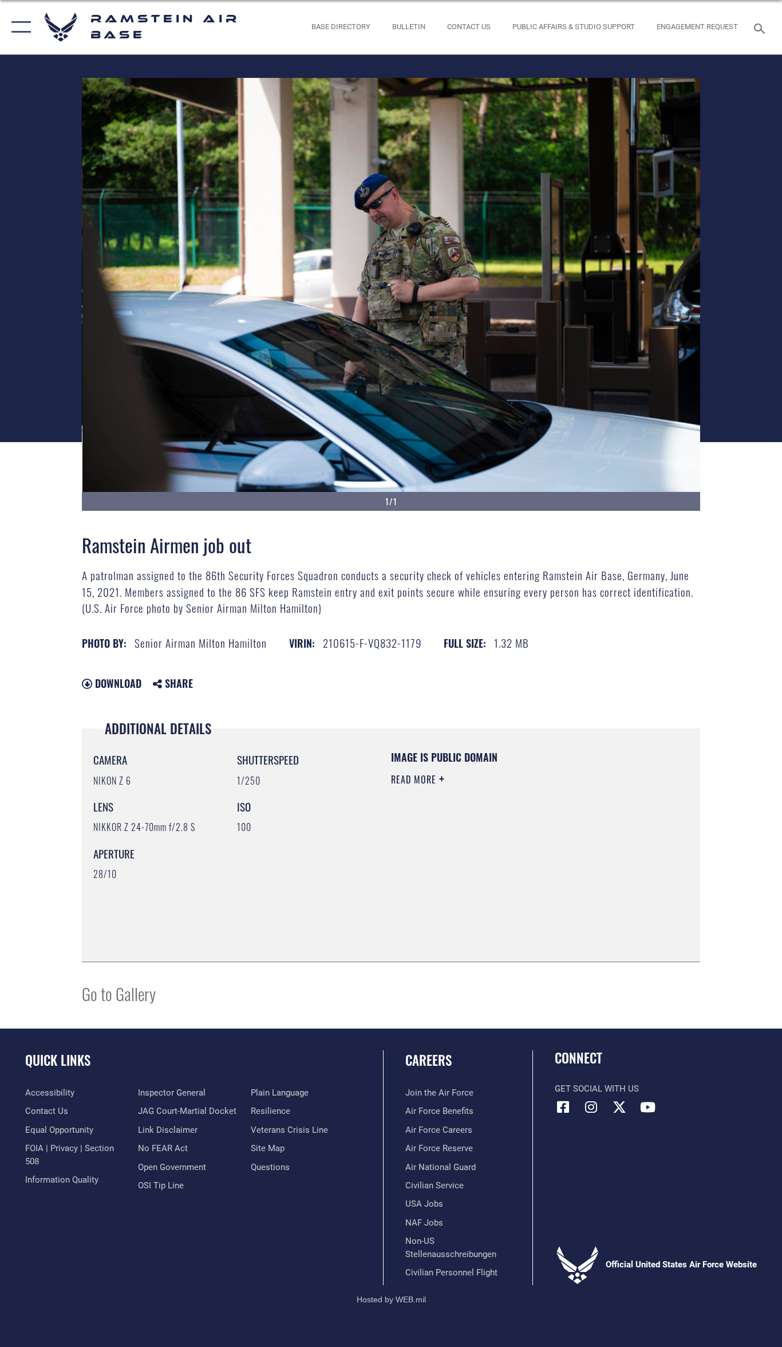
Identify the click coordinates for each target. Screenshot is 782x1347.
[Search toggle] (761, 27)
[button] (18, 27)
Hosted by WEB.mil (391, 1299)
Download (116, 683)
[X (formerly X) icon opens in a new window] (619, 1107)
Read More (415, 779)
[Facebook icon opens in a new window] (563, 1107)
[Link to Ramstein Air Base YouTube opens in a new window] (647, 1107)
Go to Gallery (119, 993)
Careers (428, 1060)
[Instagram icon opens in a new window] (591, 1107)
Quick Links (57, 1060)
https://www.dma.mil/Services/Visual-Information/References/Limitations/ (525, 868)
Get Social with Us (597, 1089)
